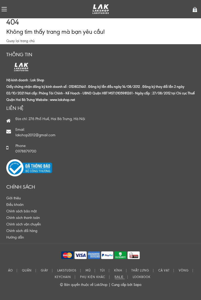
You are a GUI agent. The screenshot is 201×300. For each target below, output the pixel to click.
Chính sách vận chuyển (23, 224)
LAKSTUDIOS (66, 270)
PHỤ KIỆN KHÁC (92, 277)
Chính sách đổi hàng (21, 231)
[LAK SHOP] (100, 9)
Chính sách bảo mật (21, 211)
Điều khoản (15, 205)
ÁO (10, 270)
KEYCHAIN (63, 277)
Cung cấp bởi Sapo (126, 285)
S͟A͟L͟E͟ (119, 277)
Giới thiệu (13, 198)
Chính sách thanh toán (23, 218)
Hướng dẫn (15, 237)
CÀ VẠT (164, 270)
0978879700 (25, 151)
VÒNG (184, 270)
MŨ (88, 270)
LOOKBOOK (141, 277)
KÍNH (118, 270)
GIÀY (44, 270)
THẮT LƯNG (140, 270)
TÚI (102, 270)
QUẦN (27, 270)
